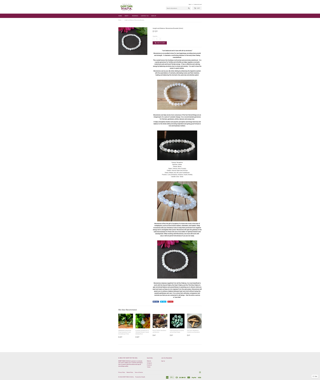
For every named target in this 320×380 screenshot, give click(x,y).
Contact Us (144, 15)
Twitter (148, 367)
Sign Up (153, 15)
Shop (126, 15)
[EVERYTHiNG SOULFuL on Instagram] (200, 372)
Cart (198, 8)
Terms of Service (139, 372)
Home (120, 15)
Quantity (155, 36)
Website (149, 361)
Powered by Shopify (140, 377)
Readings (135, 15)
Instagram (149, 363)
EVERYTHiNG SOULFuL (128, 377)
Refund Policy (130, 372)
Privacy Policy (121, 372)
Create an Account (198, 4)
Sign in (190, 4)
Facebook (149, 365)
